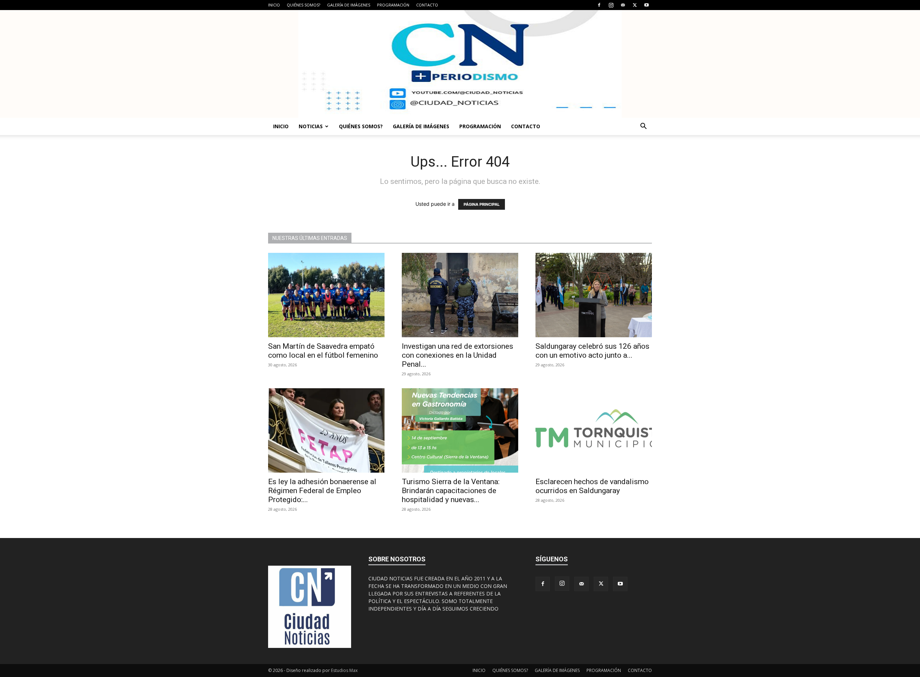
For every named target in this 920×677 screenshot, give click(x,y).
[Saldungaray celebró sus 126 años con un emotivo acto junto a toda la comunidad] (593, 295)
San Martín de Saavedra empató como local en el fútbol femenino (323, 351)
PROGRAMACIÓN (393, 5)
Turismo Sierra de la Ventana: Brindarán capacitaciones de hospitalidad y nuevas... (451, 490)
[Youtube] (646, 5)
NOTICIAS (311, 126)
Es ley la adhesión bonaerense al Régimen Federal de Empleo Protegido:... (322, 490)
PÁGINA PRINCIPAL (482, 204)
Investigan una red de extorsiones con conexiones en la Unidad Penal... (457, 355)
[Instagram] (611, 5)
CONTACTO (427, 5)
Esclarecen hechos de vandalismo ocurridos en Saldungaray (592, 486)
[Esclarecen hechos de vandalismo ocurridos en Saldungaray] (593, 430)
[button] (643, 127)
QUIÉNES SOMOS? (303, 5)
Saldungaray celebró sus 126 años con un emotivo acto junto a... (592, 351)
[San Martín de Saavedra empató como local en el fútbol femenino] (326, 295)
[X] (634, 5)
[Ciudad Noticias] (460, 64)
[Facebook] (599, 5)
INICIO (274, 5)
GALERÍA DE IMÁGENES (348, 5)
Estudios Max (344, 670)
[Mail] (622, 5)
